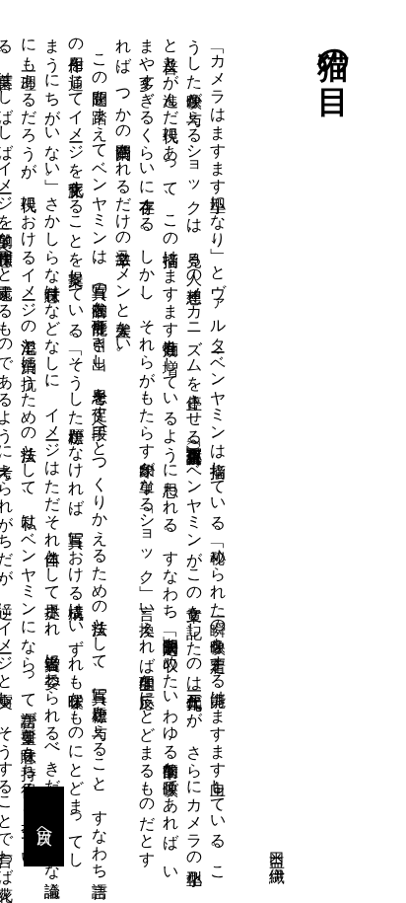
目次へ (44, 827)
